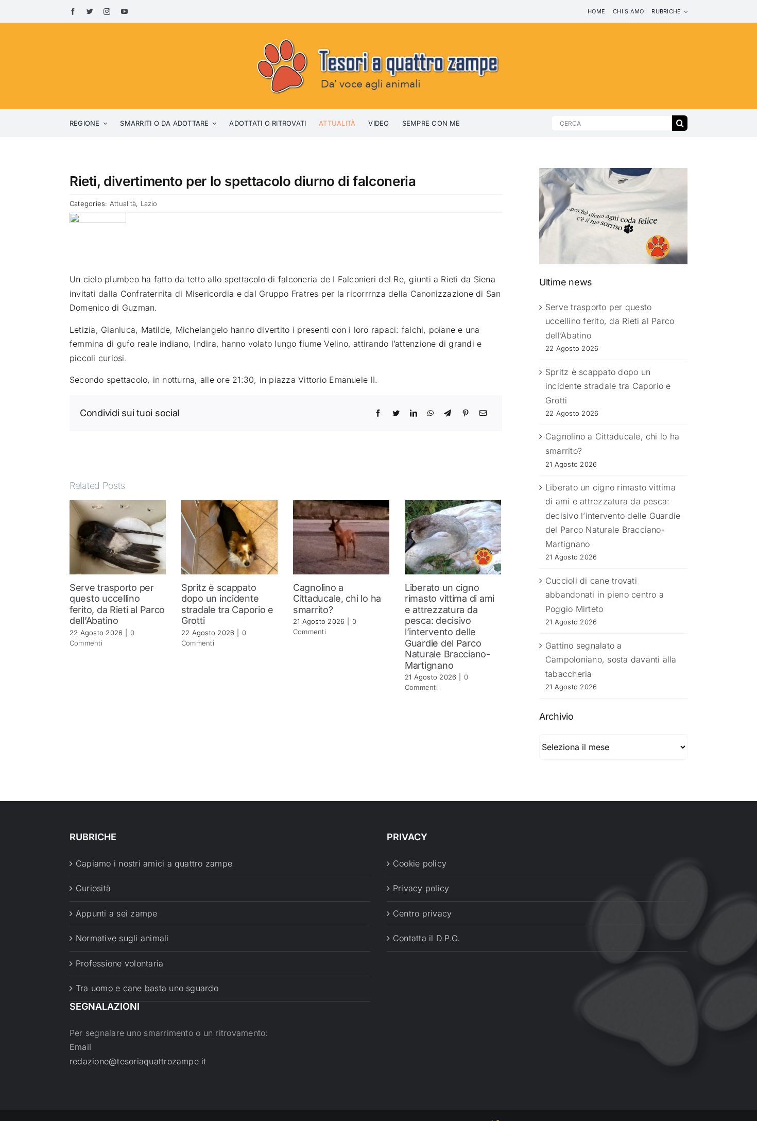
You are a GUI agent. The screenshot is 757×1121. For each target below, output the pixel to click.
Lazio (149, 203)
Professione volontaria (119, 963)
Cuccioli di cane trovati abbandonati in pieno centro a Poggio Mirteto (604, 594)
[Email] (483, 413)
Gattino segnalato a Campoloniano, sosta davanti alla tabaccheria (611, 659)
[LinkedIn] (413, 413)
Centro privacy (422, 913)
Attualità (123, 203)
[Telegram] (447, 413)
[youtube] (124, 11)
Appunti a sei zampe (117, 913)
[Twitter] (396, 413)
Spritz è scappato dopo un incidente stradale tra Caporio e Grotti (227, 604)
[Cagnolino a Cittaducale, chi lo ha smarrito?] (341, 536)
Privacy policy (421, 888)
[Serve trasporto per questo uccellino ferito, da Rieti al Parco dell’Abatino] (118, 536)
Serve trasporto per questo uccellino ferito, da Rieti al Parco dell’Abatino (117, 604)
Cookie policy (419, 863)
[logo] (378, 37)
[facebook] (73, 11)
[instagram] (107, 11)
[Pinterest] (465, 413)
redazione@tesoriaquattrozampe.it (138, 1061)
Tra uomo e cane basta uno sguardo (147, 988)
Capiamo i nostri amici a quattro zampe (154, 863)
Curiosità (93, 888)
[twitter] (90, 11)
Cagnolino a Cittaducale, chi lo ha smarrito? (337, 598)
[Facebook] (378, 413)
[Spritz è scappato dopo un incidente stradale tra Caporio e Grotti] (229, 536)
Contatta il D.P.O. (426, 938)
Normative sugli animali (122, 938)
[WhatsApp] (430, 413)
